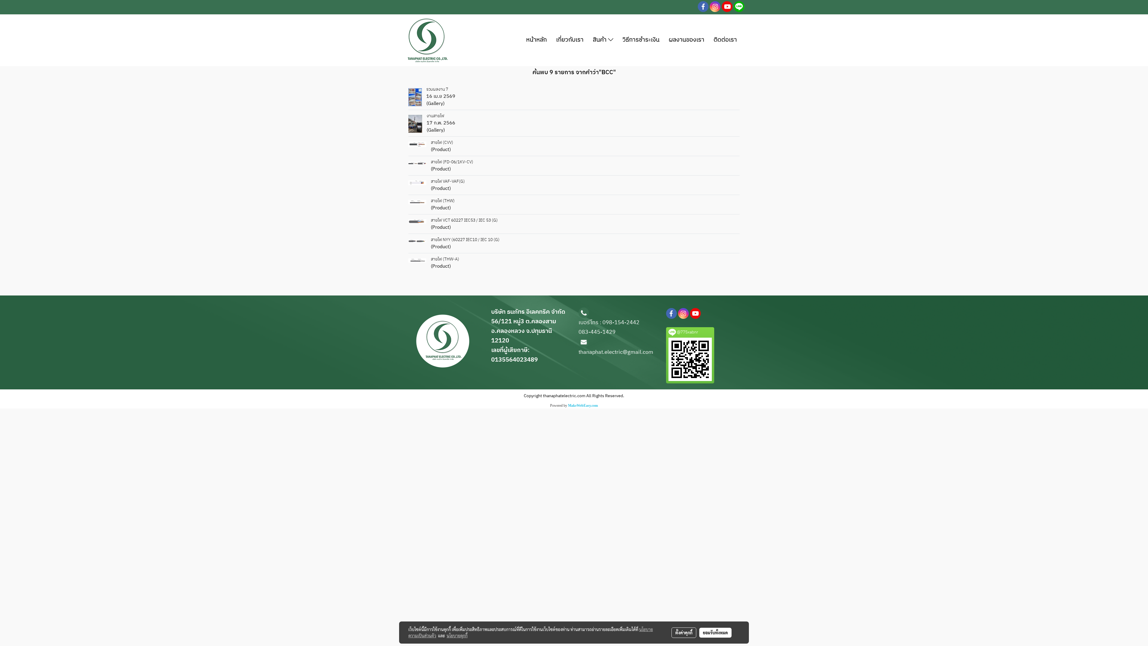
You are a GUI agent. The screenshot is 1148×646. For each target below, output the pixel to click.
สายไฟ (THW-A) (445, 259)
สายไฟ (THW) (443, 200)
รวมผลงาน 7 (437, 89)
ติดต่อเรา (725, 40)
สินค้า (600, 40)
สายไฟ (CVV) (442, 142)
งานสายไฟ (435, 115)
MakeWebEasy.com (583, 405)
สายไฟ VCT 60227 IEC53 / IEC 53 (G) (464, 220)
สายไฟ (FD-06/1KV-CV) (452, 162)
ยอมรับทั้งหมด (715, 632)
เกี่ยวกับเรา (570, 40)
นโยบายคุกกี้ (457, 635)
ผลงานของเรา (686, 40)
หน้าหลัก (536, 40)
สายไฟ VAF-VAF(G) (448, 181)
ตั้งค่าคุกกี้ (683, 632)
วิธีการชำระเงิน (641, 40)
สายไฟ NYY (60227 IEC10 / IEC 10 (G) (465, 239)
